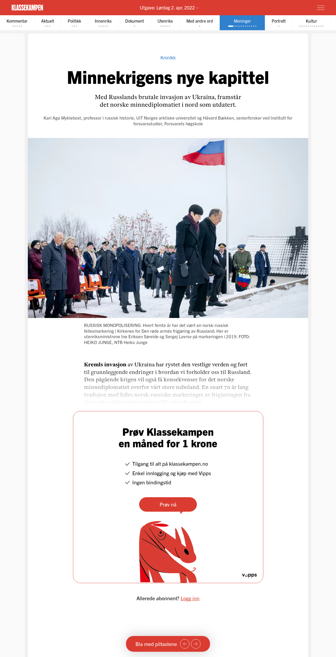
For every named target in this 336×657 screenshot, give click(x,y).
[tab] (47, 22)
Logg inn (190, 598)
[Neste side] (196, 644)
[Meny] (320, 7)
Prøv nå (168, 504)
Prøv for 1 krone (289, 7)
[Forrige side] (185, 644)
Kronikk (168, 57)
